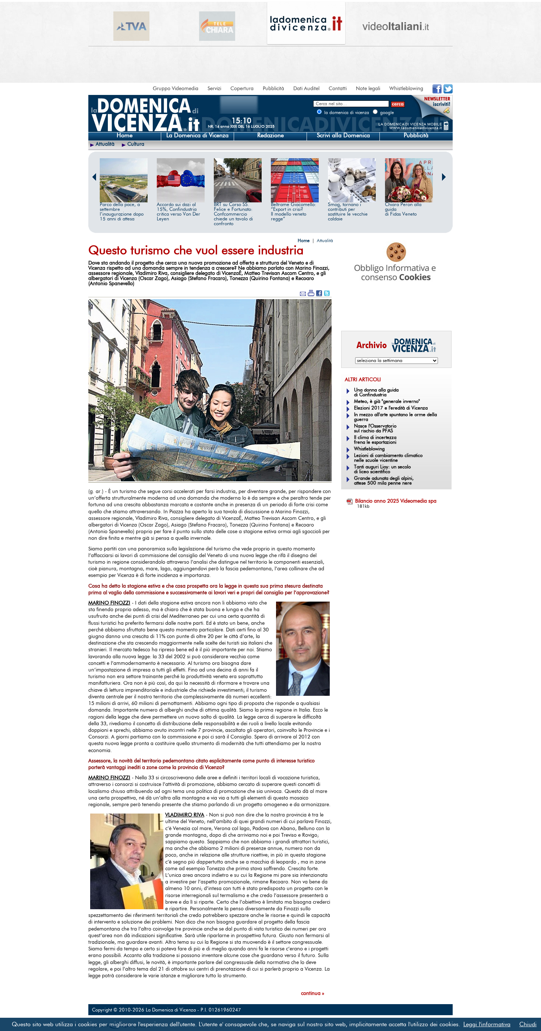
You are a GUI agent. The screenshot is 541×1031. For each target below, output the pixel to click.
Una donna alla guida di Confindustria (376, 392)
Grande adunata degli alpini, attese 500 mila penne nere (384, 481)
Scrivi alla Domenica (343, 135)
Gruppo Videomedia (175, 88)
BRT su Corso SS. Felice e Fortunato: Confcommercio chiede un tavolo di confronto (233, 214)
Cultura (135, 144)
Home (124, 135)
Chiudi (528, 1024)
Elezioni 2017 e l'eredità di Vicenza (391, 408)
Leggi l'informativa (486, 1024)
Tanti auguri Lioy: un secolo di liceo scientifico (382, 469)
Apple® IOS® (395, 315)
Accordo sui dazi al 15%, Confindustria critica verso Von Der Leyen (178, 212)
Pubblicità (273, 88)
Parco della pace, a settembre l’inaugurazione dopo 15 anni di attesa (122, 212)
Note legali (368, 88)
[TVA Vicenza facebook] (437, 92)
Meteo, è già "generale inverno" (387, 401)
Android (353, 315)
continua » (312, 993)
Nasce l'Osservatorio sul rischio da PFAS (375, 428)
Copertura (242, 88)
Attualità (105, 144)
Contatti (338, 88)
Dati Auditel (306, 88)
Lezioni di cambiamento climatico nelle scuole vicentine (388, 458)
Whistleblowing (406, 88)
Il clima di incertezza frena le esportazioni (375, 440)
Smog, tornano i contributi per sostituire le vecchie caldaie (348, 212)
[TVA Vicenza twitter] (448, 92)
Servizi (214, 88)
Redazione (270, 135)
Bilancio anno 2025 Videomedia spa (395, 501)
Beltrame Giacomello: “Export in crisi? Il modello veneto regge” (293, 212)
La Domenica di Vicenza (197, 135)
